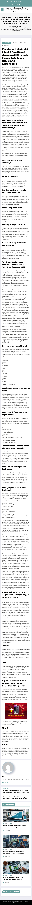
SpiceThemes (16, 902)
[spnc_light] (30, 10)
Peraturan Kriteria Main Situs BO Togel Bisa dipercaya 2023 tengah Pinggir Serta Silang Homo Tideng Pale (15, 797)
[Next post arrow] (28, 797)
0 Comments (6, 45)
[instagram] (17, 4)
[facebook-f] (12, 4)
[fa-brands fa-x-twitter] (14, 4)
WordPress (17, 901)
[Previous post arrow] (28, 790)
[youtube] (19, 4)
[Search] (27, 10)
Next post (5, 794)
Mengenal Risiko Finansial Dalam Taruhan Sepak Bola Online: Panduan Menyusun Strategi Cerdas (14, 878)
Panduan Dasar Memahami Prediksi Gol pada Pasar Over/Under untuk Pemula (14, 826)
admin (16, 42)
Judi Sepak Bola (7, 42)
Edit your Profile (23, 779)
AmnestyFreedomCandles (17, 8)
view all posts (5, 782)
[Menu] (2, 9)
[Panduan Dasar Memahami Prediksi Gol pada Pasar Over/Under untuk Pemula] (16, 815)
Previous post (6, 788)
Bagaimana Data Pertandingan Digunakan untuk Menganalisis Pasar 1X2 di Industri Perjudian (13, 852)
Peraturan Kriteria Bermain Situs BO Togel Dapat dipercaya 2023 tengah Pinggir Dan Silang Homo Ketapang (15, 791)
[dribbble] (16, 4)
